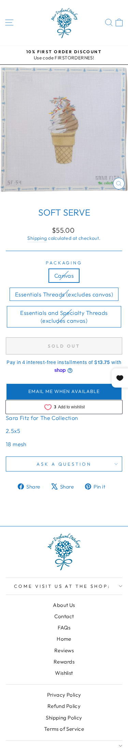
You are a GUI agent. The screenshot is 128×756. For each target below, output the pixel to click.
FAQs (64, 627)
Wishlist (64, 673)
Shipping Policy (64, 717)
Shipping (37, 238)
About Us (64, 605)
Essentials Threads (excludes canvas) (64, 294)
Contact (64, 616)
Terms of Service (64, 729)
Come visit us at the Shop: (62, 586)
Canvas (64, 275)
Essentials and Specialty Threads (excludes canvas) (64, 316)
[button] (64, 391)
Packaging (64, 262)
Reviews (64, 650)
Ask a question (64, 464)
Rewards (64, 661)
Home (64, 639)
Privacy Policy (64, 695)
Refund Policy (64, 706)
